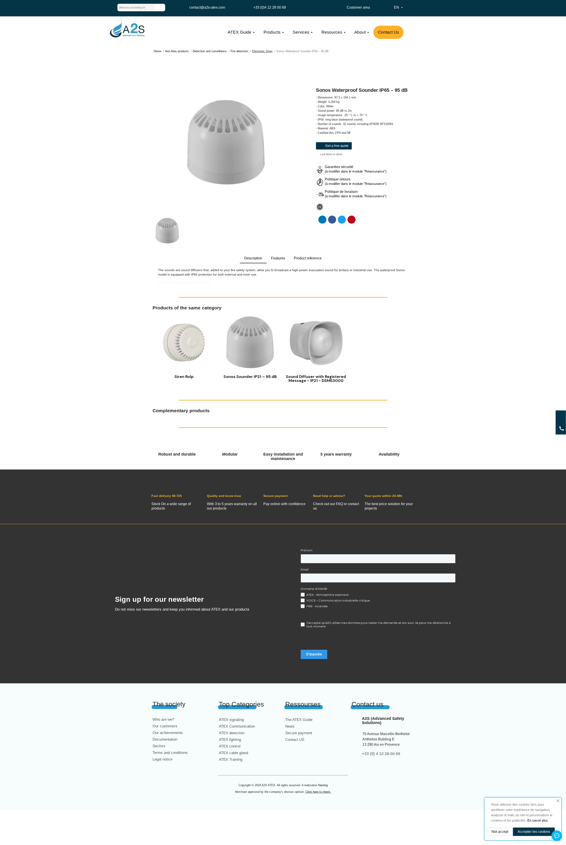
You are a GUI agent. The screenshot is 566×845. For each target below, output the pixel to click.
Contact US (294, 740)
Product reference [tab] (308, 258)
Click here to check (318, 791)
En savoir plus (537, 820)
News (289, 726)
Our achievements (168, 733)
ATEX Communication (237, 726)
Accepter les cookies (534, 832)
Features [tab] (278, 258)
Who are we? (163, 719)
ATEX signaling (231, 720)
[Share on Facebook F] (332, 219)
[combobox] (133, 7)
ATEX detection (231, 733)
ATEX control (230, 746)
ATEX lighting (230, 740)
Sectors (159, 746)
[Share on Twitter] (342, 219)
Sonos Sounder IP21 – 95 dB (250, 376)
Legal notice (162, 759)
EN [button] (399, 8)
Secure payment (298, 733)
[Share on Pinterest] (351, 219)
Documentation (165, 739)
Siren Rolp (183, 376)
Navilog (323, 785)
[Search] (160, 7)
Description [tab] (253, 258)
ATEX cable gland (233, 753)
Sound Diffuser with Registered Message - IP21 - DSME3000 (316, 378)
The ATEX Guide (298, 720)
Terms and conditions (170, 753)
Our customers (165, 726)
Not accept (499, 832)
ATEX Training (230, 759)
